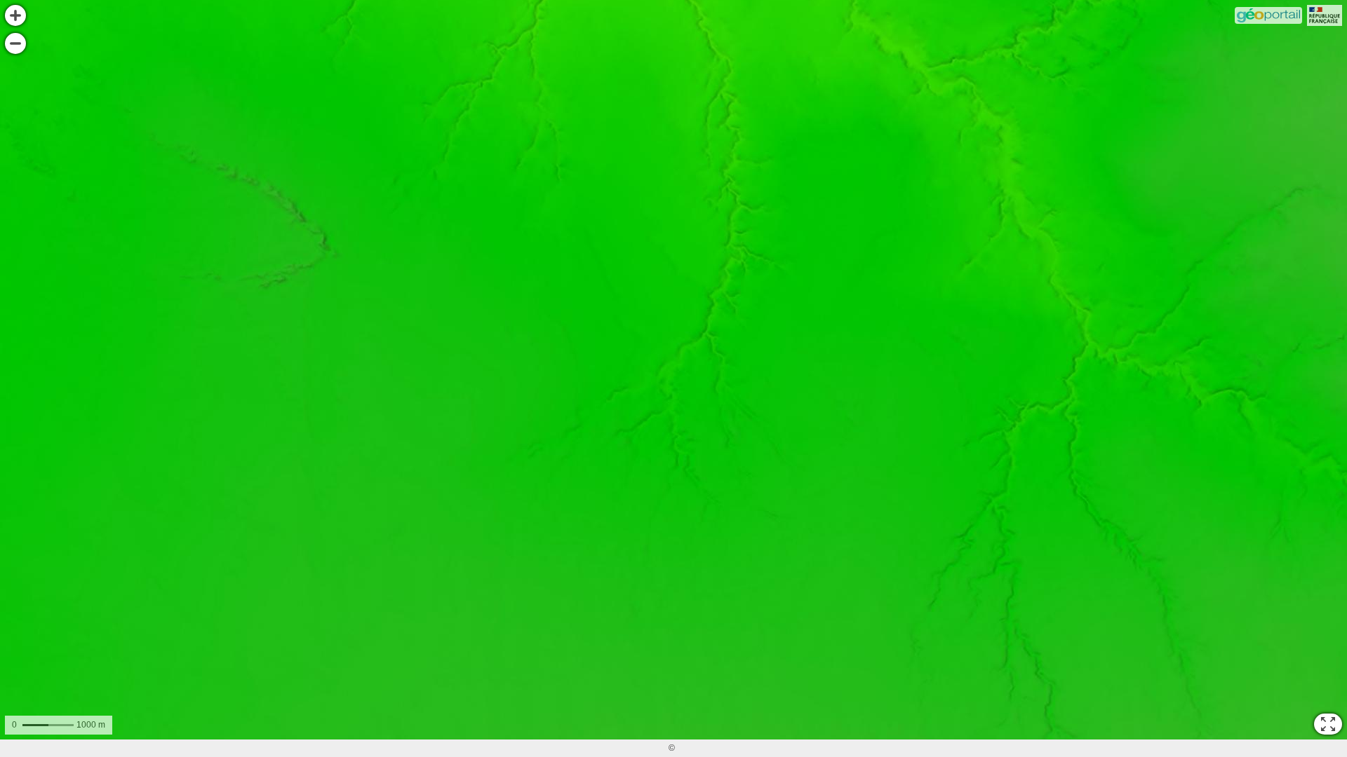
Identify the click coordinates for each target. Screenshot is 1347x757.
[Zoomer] (15, 15)
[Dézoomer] (15, 43)
